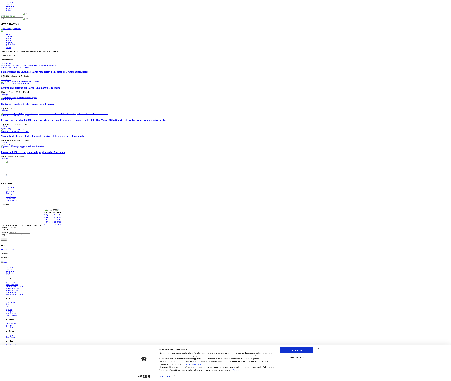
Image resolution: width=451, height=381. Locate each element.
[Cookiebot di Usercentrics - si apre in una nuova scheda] (144, 376)
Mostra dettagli (165, 376)
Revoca (236, 370)
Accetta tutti (297, 350)
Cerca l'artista (10, 337)
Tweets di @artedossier (8, 249)
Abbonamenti (10, 6)
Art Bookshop (10, 44)
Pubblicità (9, 4)
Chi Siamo (9, 2)
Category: (4, 235)
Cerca (4, 239)
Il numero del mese (12, 283)
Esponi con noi (11, 323)
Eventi (8, 189)
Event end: (4, 230)
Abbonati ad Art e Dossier (14, 287)
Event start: (5, 227)
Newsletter (9, 8)
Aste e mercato (11, 199)
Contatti (8, 10)
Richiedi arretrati (11, 292)
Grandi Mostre (10, 191)
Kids (7, 193)
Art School (9, 42)
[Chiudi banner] (318, 348)
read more (4, 78)
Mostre (8, 306)
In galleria (9, 195)
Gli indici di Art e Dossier (14, 294)
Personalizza (295, 357)
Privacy (8, 48)
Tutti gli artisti (10, 327)
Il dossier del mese (12, 285)
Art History (9, 40)
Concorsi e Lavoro (12, 200)
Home (8, 35)
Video (8, 46)
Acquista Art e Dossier (13, 288)
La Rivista (9, 36)
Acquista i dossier (12, 290)
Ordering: (4, 237)
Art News (9, 38)
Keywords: (4, 232)
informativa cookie (194, 364)
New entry (9, 325)
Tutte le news (10, 187)
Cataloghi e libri (11, 197)
